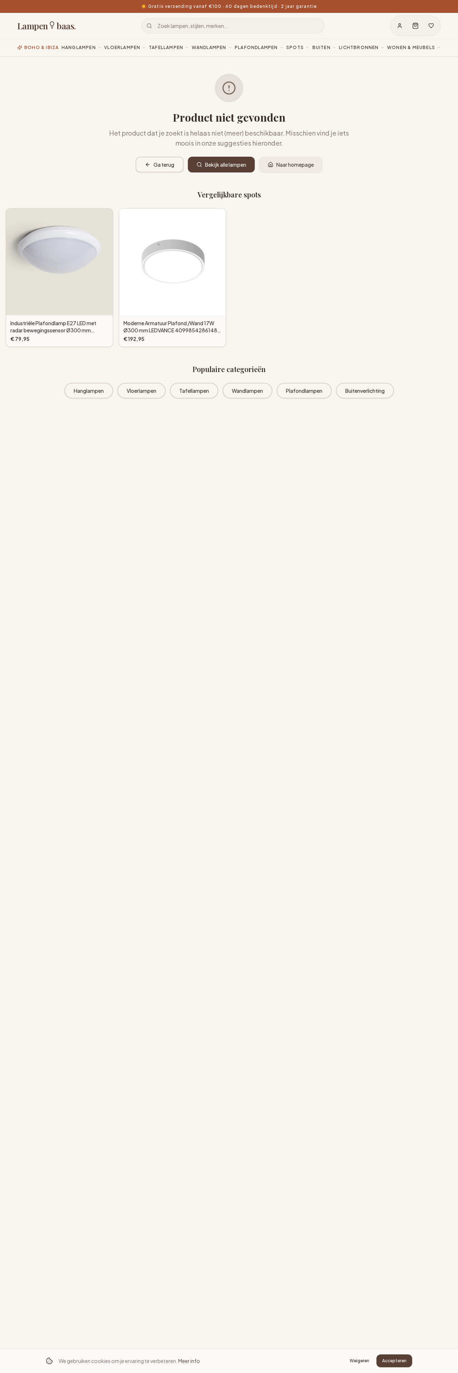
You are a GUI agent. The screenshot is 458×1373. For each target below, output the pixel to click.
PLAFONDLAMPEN (256, 47)
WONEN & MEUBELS (411, 47)
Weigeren (359, 1360)
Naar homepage (295, 164)
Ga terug (164, 164)
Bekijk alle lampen (225, 164)
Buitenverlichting (365, 390)
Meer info (189, 1361)
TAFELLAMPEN (166, 47)
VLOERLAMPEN (122, 47)
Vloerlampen (141, 390)
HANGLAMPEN (79, 47)
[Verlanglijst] (431, 26)
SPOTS (295, 47)
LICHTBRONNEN (359, 47)
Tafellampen (194, 390)
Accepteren (394, 1360)
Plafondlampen (304, 390)
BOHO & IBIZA (41, 47)
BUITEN (321, 47)
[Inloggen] (400, 26)
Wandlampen (247, 390)
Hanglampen (89, 390)
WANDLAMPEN (209, 47)
